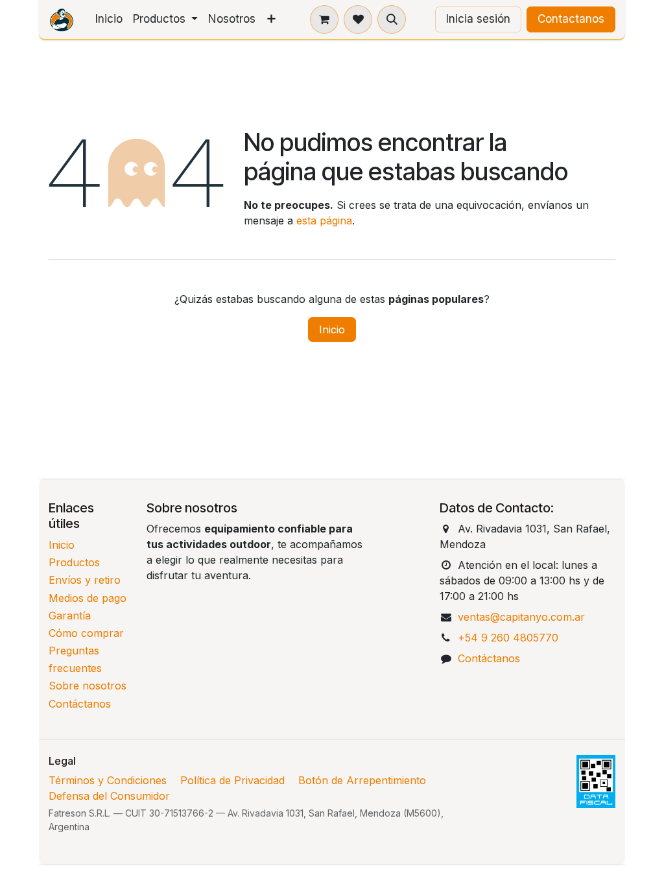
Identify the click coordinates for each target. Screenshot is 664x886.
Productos (74, 562)
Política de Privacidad (232, 780)
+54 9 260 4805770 (508, 637)
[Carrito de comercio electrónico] (324, 19)
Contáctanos (80, 703)
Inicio (332, 329)
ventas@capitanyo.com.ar (521, 616)
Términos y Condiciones (108, 780)
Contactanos (571, 18)
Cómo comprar (86, 633)
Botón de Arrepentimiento (362, 780)
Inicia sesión (478, 18)
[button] (391, 19)
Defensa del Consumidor (109, 795)
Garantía (70, 615)
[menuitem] (109, 19)
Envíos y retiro (85, 579)
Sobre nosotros (87, 685)
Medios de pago (87, 598)
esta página (324, 220)
